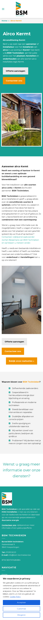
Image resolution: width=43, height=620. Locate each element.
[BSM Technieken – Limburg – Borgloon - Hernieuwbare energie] (21, 9)
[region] (21, 597)
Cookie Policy (15, 597)
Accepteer (21, 602)
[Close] (41, 575)
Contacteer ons (14, 81)
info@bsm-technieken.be (19, 555)
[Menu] (3, 9)
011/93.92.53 (11, 552)
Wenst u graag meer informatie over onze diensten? (21, 470)
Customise (21, 609)
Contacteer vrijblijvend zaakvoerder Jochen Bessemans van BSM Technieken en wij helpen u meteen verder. (20, 240)
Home (4, 21)
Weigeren (21, 615)
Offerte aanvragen (15, 71)
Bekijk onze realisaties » (21, 361)
